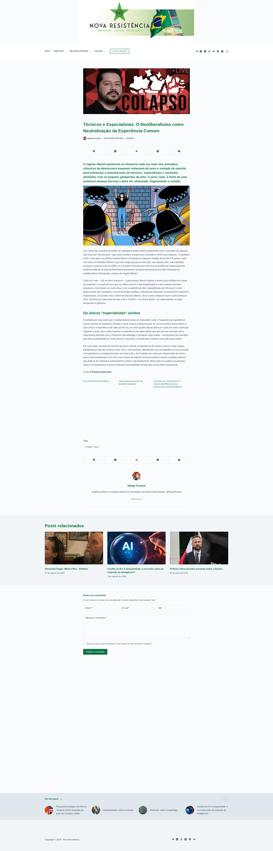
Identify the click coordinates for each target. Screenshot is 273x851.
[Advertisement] (136, 412)
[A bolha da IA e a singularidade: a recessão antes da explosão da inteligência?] (136, 548)
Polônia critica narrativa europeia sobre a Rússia (196, 569)
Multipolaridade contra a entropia (118, 810)
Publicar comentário (95, 652)
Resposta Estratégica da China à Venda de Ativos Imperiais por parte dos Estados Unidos (71, 810)
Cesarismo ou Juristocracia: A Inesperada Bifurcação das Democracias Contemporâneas (168, 384)
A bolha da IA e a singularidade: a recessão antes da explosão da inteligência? (212, 810)
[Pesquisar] (227, 51)
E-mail (125, 608)
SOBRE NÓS (58, 51)
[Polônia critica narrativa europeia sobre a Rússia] (199, 548)
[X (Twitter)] (201, 51)
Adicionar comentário (95, 618)
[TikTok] (209, 51)
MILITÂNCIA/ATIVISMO (79, 51)
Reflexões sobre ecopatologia (163, 810)
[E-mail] (179, 151)
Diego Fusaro (92, 447)
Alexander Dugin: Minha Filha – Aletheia (66, 569)
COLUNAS (98, 51)
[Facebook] (218, 51)
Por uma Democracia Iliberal (96, 381)
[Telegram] (197, 51)
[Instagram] (222, 51)
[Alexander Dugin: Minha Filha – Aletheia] (74, 548)
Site (160, 608)
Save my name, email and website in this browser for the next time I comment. (119, 644)
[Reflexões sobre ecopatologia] (143, 810)
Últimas (130, 138)
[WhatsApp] (157, 151)
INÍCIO (47, 51)
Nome (88, 608)
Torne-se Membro (119, 51)
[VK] (214, 51)
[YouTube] (205, 51)
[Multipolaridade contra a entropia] (96, 810)
